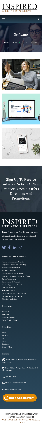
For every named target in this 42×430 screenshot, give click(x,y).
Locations (5, 344)
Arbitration (6, 314)
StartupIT (15, 42)
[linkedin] (14, 247)
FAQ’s (4, 338)
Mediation (5, 311)
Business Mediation (8, 317)
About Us (5, 335)
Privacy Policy (7, 347)
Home (6, 42)
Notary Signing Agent (9, 320)
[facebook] (9, 247)
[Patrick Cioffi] (19, 7)
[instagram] (20, 247)
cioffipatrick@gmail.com (18, 382)
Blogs (4, 341)
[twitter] (4, 247)
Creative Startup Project (24, 74)
